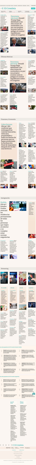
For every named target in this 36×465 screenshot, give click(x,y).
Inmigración (20, 5)
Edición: (33, 5)
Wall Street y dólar (9, 5)
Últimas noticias (3, 5)
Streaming (24, 5)
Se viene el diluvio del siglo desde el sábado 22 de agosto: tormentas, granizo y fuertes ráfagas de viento (28, 356)
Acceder (33, 8)
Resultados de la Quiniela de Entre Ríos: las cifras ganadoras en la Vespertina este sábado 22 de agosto (28, 380)
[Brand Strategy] (12, 448)
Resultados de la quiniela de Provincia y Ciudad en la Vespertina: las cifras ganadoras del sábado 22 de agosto (28, 385)
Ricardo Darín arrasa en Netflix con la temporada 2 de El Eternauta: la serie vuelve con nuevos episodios (28, 396)
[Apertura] (8, 448)
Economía (15, 5)
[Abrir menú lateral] (1, 8)
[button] (33, 394)
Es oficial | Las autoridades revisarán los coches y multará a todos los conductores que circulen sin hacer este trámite (28, 351)
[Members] (27, 447)
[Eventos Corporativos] (17, 448)
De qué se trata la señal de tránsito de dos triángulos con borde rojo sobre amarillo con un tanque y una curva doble (9, 351)
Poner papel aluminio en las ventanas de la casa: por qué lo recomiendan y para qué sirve (10, 395)
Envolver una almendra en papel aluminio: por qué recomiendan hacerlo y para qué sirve (28, 370)
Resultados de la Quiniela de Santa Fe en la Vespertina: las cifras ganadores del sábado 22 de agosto (9, 380)
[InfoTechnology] (22, 448)
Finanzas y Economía (8, 119)
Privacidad (18, 456)
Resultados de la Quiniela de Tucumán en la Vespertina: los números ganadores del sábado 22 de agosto (10, 385)
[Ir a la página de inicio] (9, 8)
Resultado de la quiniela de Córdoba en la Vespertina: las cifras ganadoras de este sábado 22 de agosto (10, 390)
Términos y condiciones (18, 455)
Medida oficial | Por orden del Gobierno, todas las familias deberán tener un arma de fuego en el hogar (28, 364)
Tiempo (28, 5)
